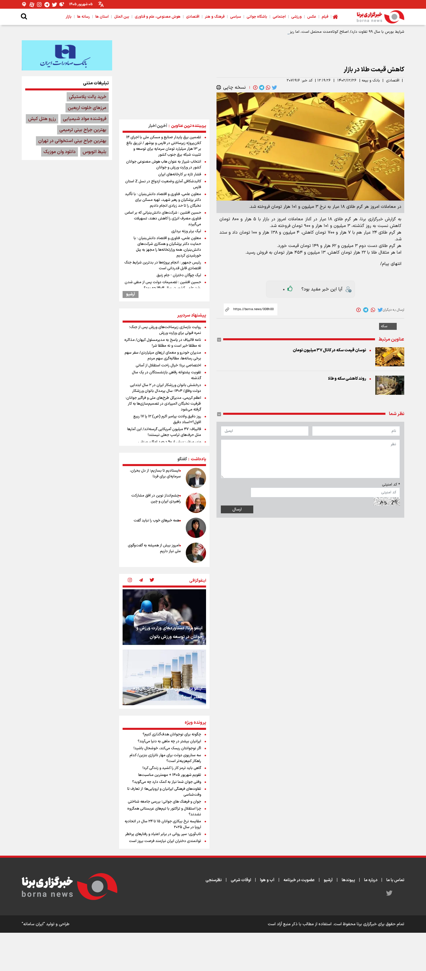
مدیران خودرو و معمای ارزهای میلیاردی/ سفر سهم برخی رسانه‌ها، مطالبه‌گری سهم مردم (163, 355)
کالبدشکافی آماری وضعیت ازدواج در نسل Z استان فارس (163, 184)
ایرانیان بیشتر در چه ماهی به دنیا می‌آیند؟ (169, 741)
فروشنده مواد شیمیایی (84, 118)
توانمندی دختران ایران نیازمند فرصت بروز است (165, 841)
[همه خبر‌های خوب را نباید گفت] (196, 528)
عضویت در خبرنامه (299, 880)
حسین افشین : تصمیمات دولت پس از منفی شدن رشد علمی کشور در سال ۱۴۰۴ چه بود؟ (163, 285)
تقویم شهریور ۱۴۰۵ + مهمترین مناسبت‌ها (169, 775)
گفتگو (182, 459)
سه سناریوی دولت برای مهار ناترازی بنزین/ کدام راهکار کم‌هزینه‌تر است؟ (165, 758)
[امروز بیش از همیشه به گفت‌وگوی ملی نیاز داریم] (196, 553)
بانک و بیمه (371, 80)
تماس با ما (395, 880)
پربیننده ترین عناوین (188, 126)
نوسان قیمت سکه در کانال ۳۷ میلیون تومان (329, 350)
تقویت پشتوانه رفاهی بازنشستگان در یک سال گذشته (166, 375)
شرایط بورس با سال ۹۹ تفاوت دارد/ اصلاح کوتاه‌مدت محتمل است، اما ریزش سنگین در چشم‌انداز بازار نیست (319, 32)
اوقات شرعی (241, 880)
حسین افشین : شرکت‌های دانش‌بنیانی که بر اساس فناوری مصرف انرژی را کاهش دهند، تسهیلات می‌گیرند (163, 218)
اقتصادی (392, 80)
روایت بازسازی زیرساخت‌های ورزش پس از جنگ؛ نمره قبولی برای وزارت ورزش (165, 330)
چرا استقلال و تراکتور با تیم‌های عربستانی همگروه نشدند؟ (164, 811)
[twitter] (274, 87)
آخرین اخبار (157, 126)
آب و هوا (267, 880)
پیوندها (348, 880)
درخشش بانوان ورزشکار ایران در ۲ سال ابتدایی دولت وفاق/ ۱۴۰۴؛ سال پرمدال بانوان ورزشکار (165, 388)
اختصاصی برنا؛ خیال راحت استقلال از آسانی (168, 365)
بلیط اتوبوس (94, 151)
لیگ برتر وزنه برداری (186, 231)
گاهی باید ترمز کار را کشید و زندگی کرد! (172, 768)
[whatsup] (267, 87)
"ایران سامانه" (33, 924)
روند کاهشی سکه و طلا (347, 379)
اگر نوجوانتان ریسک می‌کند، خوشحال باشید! (167, 748)
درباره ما (370, 880)
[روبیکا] (62, 4)
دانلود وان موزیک (59, 151)
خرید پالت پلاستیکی (87, 96)
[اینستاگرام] (39, 4)
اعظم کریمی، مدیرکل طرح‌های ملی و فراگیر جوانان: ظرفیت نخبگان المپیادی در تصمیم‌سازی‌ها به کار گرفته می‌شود (163, 403)
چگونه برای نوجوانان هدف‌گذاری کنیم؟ (172, 734)
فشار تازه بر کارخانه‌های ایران (179, 174)
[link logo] (380, 16)
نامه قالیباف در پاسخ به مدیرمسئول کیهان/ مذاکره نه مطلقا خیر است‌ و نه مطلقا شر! (162, 343)
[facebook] (255, 87)
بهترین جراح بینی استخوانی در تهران (72, 140)
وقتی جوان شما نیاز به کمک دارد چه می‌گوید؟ (166, 782)
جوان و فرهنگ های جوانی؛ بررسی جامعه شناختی (164, 802)
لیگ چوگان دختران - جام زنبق (178, 275)
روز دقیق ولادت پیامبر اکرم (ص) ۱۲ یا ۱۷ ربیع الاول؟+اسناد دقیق (167, 419)
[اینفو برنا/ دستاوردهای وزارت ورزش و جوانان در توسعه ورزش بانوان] (164, 617)
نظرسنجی (213, 880)
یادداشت (198, 459)
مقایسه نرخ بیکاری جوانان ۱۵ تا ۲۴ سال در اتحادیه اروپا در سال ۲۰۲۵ (163, 824)
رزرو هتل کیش (42, 118)
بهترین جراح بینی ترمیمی (82, 129)
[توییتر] (54, 4)
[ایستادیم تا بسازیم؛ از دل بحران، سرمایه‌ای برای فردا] (196, 478)
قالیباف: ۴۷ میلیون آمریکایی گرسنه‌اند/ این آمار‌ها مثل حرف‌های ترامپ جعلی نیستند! (164, 432)
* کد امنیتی (391, 485)
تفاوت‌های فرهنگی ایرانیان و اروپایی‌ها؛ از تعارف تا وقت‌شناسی (164, 792)
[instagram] (130, 580)
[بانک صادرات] (67, 55)
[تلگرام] (47, 4)
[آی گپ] (24, 4)
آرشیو (130, 294)
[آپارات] (31, 4)
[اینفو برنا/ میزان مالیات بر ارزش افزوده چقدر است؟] (164, 677)
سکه (384, 326)
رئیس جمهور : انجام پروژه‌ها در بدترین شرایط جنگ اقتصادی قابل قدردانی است (162, 265)
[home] (335, 17)
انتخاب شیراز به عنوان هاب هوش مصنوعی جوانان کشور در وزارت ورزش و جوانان (163, 164)
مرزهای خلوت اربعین (87, 107)
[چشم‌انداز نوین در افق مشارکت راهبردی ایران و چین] (196, 503)
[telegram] (261, 87)
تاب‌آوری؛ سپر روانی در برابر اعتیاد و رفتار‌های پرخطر (163, 834)
